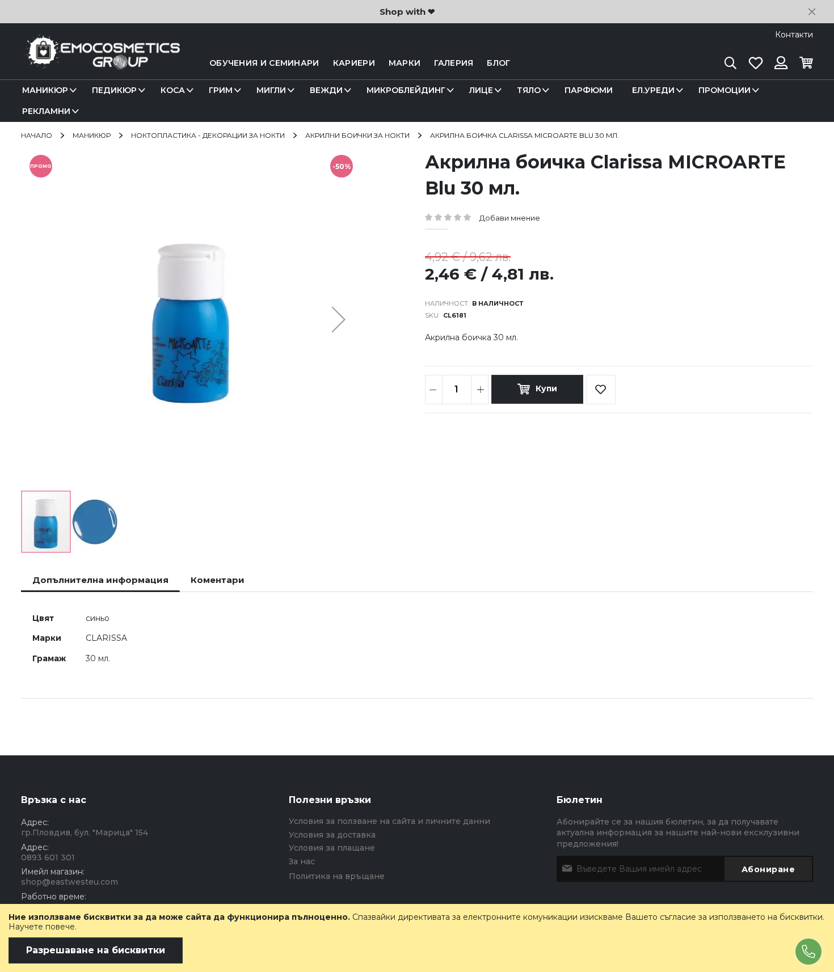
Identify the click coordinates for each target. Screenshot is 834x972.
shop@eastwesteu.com (69, 882)
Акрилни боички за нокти (357, 135)
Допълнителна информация (100, 579)
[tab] (100, 579)
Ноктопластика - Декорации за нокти (208, 135)
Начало (36, 135)
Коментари (218, 579)
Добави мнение (509, 217)
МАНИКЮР (92, 135)
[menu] (417, 101)
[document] (417, 937)
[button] (338, 319)
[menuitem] (47, 90)
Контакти (794, 34)
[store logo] (100, 63)
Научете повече (42, 927)
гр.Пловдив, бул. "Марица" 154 (84, 832)
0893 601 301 (48, 857)
